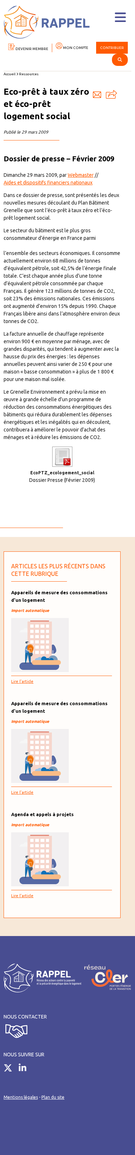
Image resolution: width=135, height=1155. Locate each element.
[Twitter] (11, 1069)
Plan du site (52, 1097)
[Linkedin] (25, 1069)
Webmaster (81, 175)
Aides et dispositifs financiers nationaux (48, 182)
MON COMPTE (75, 48)
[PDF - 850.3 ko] (62, 465)
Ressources (29, 74)
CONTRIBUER (112, 48)
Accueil (9, 74)
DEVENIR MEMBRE (31, 49)
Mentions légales (21, 1097)
